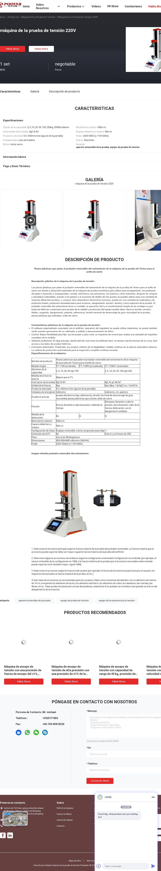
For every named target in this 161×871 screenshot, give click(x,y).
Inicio (2, 17)
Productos (13, 17)
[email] (18, 732)
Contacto (60, 826)
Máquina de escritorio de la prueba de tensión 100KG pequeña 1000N (117, 670)
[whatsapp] (27, 732)
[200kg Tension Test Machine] (30, 220)
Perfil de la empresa (65, 808)
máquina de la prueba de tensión (38, 17)
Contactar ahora (100, 780)
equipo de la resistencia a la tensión (117, 600)
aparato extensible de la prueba (34, 600)
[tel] (54, 732)
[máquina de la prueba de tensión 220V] (23, 642)
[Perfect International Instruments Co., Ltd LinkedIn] (10, 835)
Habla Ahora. (12, 48)
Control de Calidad (64, 820)
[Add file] (99, 866)
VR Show (112, 6)
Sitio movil (91, 861)
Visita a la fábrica (64, 814)
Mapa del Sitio (75, 861)
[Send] (153, 866)
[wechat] (36, 732)
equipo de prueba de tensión (74, 600)
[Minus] (153, 797)
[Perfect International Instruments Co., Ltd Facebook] (3, 835)
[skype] (45, 732)
